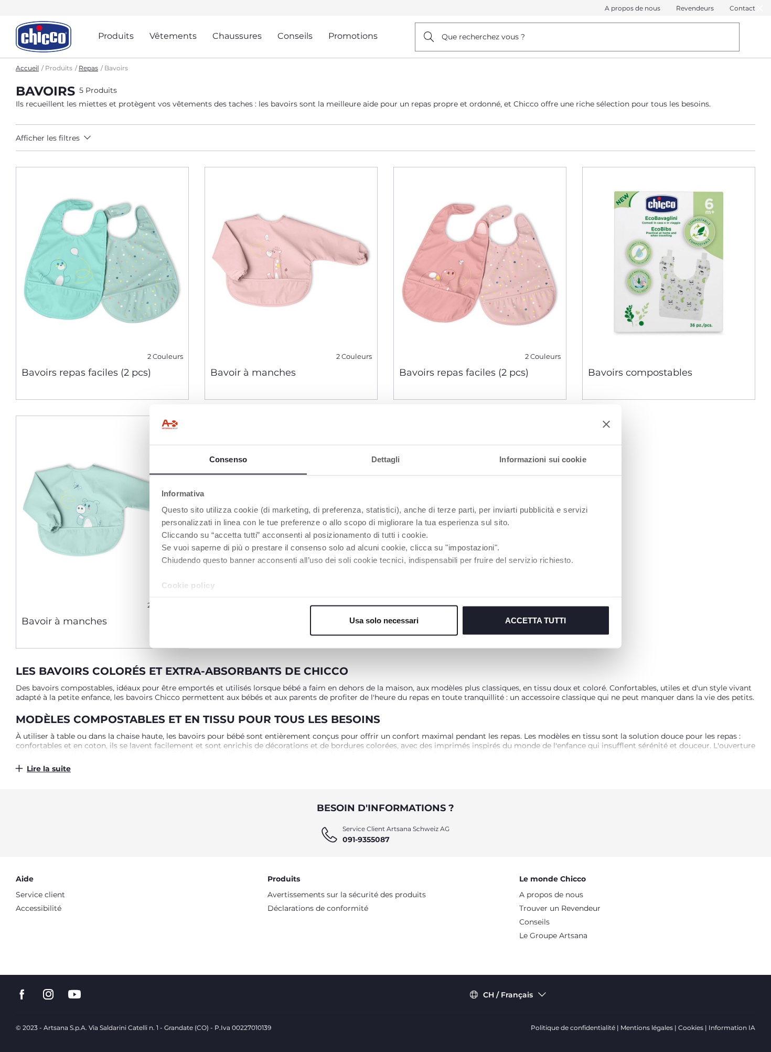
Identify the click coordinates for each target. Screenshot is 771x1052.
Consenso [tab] (228, 458)
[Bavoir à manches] (291, 263)
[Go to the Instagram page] (48, 994)
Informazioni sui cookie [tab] (542, 458)
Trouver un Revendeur (560, 908)
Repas (88, 68)
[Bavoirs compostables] (669, 263)
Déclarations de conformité (317, 908)
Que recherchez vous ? (483, 36)
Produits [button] (116, 36)
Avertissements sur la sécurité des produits (346, 894)
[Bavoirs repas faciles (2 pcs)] (102, 263)
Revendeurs (695, 8)
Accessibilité (38, 908)
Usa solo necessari (384, 619)
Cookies (690, 1028)
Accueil (27, 68)
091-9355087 (366, 839)
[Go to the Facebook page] (22, 994)
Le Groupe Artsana (553, 935)
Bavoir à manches (253, 372)
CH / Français (508, 995)
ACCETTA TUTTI (535, 619)
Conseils (534, 922)
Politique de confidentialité (573, 1028)
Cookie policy (188, 585)
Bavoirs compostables (640, 372)
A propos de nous (632, 8)
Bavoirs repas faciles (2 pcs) (86, 372)
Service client (40, 894)
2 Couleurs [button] (165, 356)
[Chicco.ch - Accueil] (43, 36)
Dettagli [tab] (385, 458)
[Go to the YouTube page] (74, 994)
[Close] (760, 8)
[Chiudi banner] (606, 424)
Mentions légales (646, 1028)
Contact (742, 8)
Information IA (732, 1028)
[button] (108, 138)
